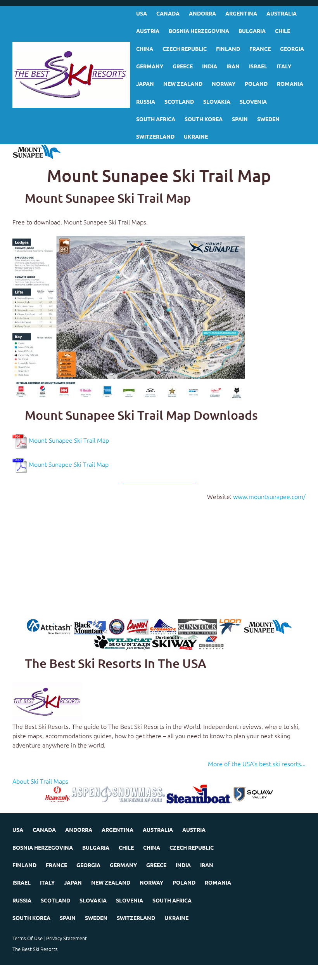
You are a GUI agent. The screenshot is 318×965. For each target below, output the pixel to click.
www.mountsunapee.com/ (269, 496)
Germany (149, 66)
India (209, 66)
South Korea (204, 118)
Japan (145, 83)
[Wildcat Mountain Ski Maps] (123, 641)
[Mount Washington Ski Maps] (116, 626)
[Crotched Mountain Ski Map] (211, 641)
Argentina (241, 13)
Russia (145, 101)
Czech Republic (184, 48)
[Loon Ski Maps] (230, 626)
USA (141, 13)
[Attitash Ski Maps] (49, 626)
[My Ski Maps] (71, 75)
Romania (290, 83)
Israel (258, 66)
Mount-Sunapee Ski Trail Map (69, 440)
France (260, 48)
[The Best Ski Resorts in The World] (47, 701)
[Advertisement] (159, 564)
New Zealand (182, 83)
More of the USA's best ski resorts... (257, 763)
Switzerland (155, 136)
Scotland (179, 101)
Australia (281, 13)
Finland (228, 48)
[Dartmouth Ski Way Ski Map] (175, 641)
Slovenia (253, 101)
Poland (256, 83)
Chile (282, 30)
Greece (183, 66)
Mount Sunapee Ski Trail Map (69, 464)
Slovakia (216, 101)
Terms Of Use (27, 938)
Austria (147, 30)
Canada (168, 13)
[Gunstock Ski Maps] (197, 626)
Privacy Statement (66, 938)
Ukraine (196, 136)
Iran (233, 66)
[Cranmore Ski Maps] (163, 626)
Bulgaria (252, 30)
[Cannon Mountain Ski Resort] (137, 626)
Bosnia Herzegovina (199, 30)
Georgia (292, 48)
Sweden (268, 118)
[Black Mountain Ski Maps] (90, 626)
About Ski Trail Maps (40, 781)
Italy (284, 66)
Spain (240, 118)
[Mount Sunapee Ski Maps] (268, 626)
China (144, 48)
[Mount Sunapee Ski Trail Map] (128, 317)
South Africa (155, 118)
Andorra (202, 13)
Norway (223, 83)
